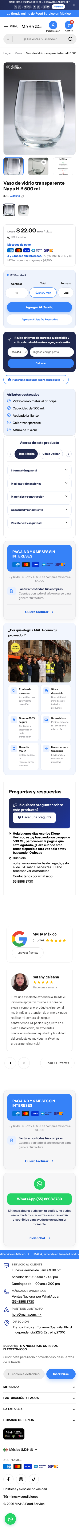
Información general (24, 470)
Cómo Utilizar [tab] (51, 453)
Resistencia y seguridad (26, 523)
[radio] (9, 210)
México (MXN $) (21, 1450)
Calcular (41, 363)
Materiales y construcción (27, 496)
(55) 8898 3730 (23, 1301)
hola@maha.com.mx (27, 1314)
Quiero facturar (36, 612)
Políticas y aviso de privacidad (25, 1489)
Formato (66, 283)
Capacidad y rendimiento (27, 509)
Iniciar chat (37, 1238)
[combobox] (39, 39)
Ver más (58, 6)
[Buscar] (70, 39)
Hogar (7, 53)
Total (43, 283)
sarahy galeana (46, 977)
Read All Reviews (57, 1063)
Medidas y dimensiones (26, 483)
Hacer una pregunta (36, 817)
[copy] (22, 196)
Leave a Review (27, 952)
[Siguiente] (69, 454)
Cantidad (17, 283)
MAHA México (45, 934)
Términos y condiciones (20, 1497)
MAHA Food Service (29, 1504)
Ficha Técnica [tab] (26, 453)
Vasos (18, 53)
